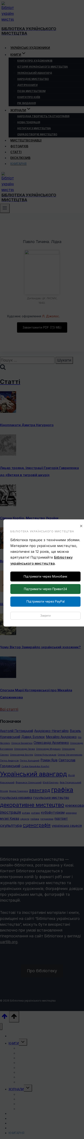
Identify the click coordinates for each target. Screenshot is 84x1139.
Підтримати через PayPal (45, 601)
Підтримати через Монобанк (45, 576)
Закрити (45, 615)
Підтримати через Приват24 (45, 589)
